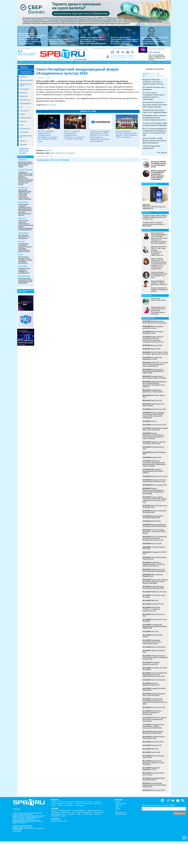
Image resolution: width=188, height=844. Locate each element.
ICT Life (76, 803)
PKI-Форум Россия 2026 (153, 448)
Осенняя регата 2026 (158, 425)
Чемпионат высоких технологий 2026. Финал (154, 443)
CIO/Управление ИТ (26, 136)
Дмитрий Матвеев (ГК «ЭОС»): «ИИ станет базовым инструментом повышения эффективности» (155, 40)
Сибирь (117, 809)
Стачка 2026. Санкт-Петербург (154, 596)
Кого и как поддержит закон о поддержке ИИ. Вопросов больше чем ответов (156, 57)
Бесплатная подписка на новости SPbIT (158, 805)
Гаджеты (23, 141)
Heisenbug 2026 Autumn (153, 636)
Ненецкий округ (24, 276)
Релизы (120, 62)
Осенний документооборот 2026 (151, 684)
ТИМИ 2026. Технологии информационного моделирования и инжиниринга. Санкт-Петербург (154, 463)
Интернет (23, 77)
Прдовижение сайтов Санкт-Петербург (53, 160)
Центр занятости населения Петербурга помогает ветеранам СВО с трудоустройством (155, 105)
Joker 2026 (155, 631)
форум (52, 153)
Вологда (21, 241)
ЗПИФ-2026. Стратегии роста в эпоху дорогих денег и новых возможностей (155, 364)
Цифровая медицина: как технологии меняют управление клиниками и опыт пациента (155, 384)
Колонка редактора (156, 49)
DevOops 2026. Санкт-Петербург (155, 620)
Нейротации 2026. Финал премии (153, 405)
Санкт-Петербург (120, 803)
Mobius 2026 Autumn (158, 647)
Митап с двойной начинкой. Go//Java (153, 327)
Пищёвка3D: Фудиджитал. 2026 (151, 768)
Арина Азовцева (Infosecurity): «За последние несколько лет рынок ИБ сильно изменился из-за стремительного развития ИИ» (159, 264)
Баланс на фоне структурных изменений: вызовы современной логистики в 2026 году (154, 499)
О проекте (16, 809)
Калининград (23, 202)
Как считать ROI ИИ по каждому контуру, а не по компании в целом (60, 41)
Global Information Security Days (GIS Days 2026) (153, 587)
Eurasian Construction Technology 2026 (154, 511)
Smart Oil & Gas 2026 (158, 409)
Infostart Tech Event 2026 (153, 615)
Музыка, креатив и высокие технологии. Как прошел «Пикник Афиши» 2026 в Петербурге (126, 134)
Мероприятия (51, 62)
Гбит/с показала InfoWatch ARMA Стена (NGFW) (27, 54)
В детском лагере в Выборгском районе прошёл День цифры (25, 164)
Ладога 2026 (155, 349)
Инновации (24, 132)
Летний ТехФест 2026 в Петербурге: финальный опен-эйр (155, 353)
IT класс (71, 62)
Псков (20, 254)
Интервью (41, 62)
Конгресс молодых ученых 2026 (153, 756)
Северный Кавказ (121, 814)
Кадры (22, 114)
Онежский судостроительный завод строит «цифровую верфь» (155, 111)
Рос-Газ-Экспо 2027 (158, 790)
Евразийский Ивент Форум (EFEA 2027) (154, 779)
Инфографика (148, 62)
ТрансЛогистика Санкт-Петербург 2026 (155, 506)
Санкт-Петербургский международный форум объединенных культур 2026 (155, 538)
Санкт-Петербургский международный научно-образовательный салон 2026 (155, 674)
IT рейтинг (96, 62)
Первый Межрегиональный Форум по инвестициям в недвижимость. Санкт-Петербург (154, 435)
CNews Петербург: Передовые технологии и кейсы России (154, 531)
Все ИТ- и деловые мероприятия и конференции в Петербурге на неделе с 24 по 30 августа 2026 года (125, 40)
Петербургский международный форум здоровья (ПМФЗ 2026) (155, 626)
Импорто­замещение (24, 67)
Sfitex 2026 (155, 749)
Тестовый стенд (108, 62)
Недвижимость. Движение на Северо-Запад (153, 391)
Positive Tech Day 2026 (159, 476)
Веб (73, 812)
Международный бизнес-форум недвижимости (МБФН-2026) (153, 371)
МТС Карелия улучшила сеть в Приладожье (24, 236)
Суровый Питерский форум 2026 (154, 689)
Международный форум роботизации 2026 (153, 732)
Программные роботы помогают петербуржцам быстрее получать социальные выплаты (154, 118)
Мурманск (22, 218)
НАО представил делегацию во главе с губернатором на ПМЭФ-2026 (25, 281)
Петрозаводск (23, 233)
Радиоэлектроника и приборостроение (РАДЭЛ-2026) (154, 525)
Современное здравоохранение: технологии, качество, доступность (154, 564)
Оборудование (25, 103)
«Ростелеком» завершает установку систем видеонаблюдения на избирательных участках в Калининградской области (25, 210)
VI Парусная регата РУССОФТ (154, 548)
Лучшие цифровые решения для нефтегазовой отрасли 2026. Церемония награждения (154, 415)
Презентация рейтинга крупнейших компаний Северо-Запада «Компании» (155, 581)
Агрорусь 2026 (156, 457)
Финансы (23, 121)
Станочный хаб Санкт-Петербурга (155, 668)
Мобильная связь (26, 80)
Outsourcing (24, 110)
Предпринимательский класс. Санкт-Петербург (155, 429)
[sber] (94, 13)
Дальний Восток (120, 812)
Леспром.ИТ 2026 (157, 604)
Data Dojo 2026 (156, 400)
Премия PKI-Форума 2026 (154, 453)
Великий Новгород (25, 170)
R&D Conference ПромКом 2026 (153, 575)
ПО (21, 107)
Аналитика (31, 62)
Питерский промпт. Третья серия (154, 774)
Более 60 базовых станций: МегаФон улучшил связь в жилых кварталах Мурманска (154, 140)
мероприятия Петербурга (65, 153)
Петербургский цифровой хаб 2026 (152, 358)
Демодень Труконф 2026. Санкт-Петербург (154, 694)
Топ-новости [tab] (160, 75)
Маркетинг (24, 96)
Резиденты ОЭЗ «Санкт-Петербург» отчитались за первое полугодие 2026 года (153, 82)
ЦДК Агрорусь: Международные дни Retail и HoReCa (153, 471)
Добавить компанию (155, 69)
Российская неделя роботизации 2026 (154, 737)
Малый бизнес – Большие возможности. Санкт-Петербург (154, 762)
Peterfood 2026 (156, 745)
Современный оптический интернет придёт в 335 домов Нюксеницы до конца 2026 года (25, 247)
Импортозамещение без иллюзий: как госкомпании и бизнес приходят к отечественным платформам (93, 40)
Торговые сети (25, 100)
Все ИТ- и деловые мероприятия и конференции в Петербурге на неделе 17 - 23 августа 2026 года (74, 135)
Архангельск (23, 187)
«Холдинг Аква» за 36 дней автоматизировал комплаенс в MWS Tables (154, 224)
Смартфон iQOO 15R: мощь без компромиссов (154, 206)
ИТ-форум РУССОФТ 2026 (154, 553)
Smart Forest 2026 (157, 742)
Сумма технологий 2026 (153, 651)
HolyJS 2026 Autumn (158, 680)
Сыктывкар (22, 266)
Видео (127, 62)
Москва (117, 801)
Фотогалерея (136, 62)
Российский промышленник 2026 (151, 663)
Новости (21, 62)
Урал (117, 807)
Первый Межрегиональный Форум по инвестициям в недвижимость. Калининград (154, 491)
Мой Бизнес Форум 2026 (154, 396)
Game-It (153, 421)
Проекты (62, 62)
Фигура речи (98, 803)
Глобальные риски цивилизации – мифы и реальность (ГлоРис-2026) (153, 726)
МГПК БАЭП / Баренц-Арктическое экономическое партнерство (155, 719)
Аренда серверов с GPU (59, 821)
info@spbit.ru (17, 831)
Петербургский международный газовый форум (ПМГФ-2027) (154, 785)
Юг (116, 810)
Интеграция (24, 89)
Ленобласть (22, 160)
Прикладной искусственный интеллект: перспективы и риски (152, 642)
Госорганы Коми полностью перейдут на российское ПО (24, 271)
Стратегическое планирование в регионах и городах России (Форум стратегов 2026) (155, 701)
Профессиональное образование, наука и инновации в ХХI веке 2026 (155, 657)
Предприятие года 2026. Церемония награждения (154, 570)
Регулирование (25, 118)
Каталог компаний (162, 62)
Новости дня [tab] (146, 75)
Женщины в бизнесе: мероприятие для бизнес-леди (154, 480)
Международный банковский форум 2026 (153, 517)
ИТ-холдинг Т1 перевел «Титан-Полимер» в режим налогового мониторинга (25, 260)
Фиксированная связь (25, 84)
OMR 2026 (154, 600)
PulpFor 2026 (155, 752)
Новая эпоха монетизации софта (158, 299)
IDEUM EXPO (156, 521)
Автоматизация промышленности (26, 72)
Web (21, 125)
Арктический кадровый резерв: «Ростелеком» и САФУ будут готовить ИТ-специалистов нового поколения (24, 194)
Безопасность (25, 128)
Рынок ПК (23, 92)
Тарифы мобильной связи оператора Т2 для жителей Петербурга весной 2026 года (158, 310)
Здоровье (23, 144)
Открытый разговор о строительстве (155, 558)
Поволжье (118, 805)
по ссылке (52, 105)
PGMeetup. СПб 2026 (158, 592)
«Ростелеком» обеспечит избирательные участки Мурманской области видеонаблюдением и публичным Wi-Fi (25, 225)
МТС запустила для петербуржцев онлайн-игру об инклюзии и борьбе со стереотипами (154, 96)
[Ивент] (25, 303)
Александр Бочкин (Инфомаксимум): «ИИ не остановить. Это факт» (159, 274)
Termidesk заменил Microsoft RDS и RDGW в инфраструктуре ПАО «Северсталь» (155, 217)
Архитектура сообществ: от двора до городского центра (151, 609)
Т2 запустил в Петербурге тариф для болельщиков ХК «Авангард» (155, 124)
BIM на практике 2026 (159, 485)
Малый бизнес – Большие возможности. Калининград (153, 712)
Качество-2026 (156, 544)
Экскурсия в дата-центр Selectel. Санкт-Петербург (154, 322)
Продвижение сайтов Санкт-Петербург (24, 151)
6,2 (20, 51)
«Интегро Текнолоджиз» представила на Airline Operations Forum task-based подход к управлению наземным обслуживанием (100, 136)
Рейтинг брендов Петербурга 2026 (153, 332)
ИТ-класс (145, 159)
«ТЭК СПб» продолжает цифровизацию (151, 147)
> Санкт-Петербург (80, 59)
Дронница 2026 (156, 345)
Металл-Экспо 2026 (158, 707)
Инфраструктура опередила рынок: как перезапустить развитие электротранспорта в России (153, 339)
